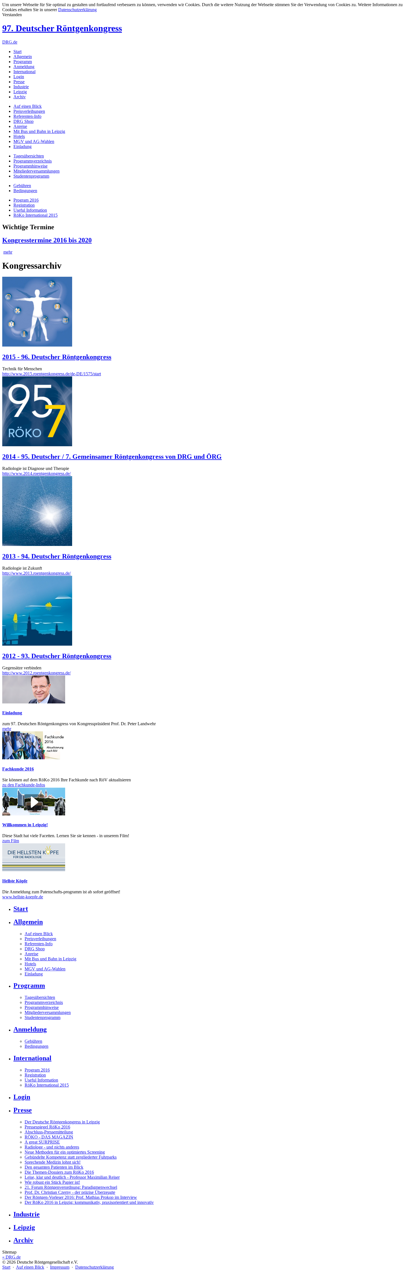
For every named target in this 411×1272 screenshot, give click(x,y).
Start (17, 51)
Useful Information (30, 210)
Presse (19, 81)
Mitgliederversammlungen (36, 171)
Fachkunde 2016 (18, 769)
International (24, 71)
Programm (22, 61)
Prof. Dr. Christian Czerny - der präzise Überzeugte (70, 1192)
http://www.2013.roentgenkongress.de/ (36, 573)
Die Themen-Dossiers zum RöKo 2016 (59, 1172)
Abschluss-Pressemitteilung (49, 1132)
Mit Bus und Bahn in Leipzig (39, 131)
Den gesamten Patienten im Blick (54, 1167)
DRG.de (9, 42)
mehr (7, 252)
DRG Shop (23, 121)
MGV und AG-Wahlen (33, 141)
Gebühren (22, 185)
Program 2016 (26, 200)
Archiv (19, 96)
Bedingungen (25, 190)
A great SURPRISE (42, 1142)
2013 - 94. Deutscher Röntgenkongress (56, 556)
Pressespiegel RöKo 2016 (47, 1127)
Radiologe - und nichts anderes (52, 1147)
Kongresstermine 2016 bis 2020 (47, 240)
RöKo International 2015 (35, 215)
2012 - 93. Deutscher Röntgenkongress (56, 656)
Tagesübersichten (28, 156)
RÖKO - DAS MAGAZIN (49, 1137)
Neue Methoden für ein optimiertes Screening (65, 1152)
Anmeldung (23, 66)
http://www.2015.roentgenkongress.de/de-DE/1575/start (51, 373)
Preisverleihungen (29, 111)
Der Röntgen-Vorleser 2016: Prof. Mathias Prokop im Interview (81, 1197)
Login (18, 76)
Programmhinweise (30, 166)
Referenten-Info (27, 116)
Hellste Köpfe (14, 881)
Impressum (59, 1267)
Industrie (21, 86)
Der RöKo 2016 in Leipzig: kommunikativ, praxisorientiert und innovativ (89, 1202)
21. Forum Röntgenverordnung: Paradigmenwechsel (71, 1187)
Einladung (22, 146)
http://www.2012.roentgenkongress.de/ (36, 672)
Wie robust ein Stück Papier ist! (52, 1182)
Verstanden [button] (12, 14)
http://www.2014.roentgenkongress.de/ (36, 473)
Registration (24, 205)
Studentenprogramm (31, 176)
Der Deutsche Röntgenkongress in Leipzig (62, 1122)
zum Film (10, 840)
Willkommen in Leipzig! (25, 824)
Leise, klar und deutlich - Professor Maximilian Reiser (72, 1177)
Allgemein (22, 56)
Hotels (19, 136)
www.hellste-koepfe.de (22, 896)
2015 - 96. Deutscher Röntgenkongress (56, 357)
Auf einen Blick (27, 106)
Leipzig (20, 91)
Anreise (20, 126)
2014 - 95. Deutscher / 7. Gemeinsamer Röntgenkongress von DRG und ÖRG (112, 456)
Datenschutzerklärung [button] (77, 9)
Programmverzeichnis (32, 161)
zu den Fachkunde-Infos (23, 784)
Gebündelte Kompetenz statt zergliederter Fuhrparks (71, 1157)
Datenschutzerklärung (94, 1267)
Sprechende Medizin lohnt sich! (53, 1162)
